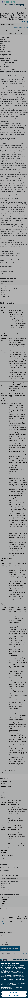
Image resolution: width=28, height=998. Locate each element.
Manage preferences (6, 987)
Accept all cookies (14, 992)
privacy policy (9, 983)
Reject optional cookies (14, 995)
